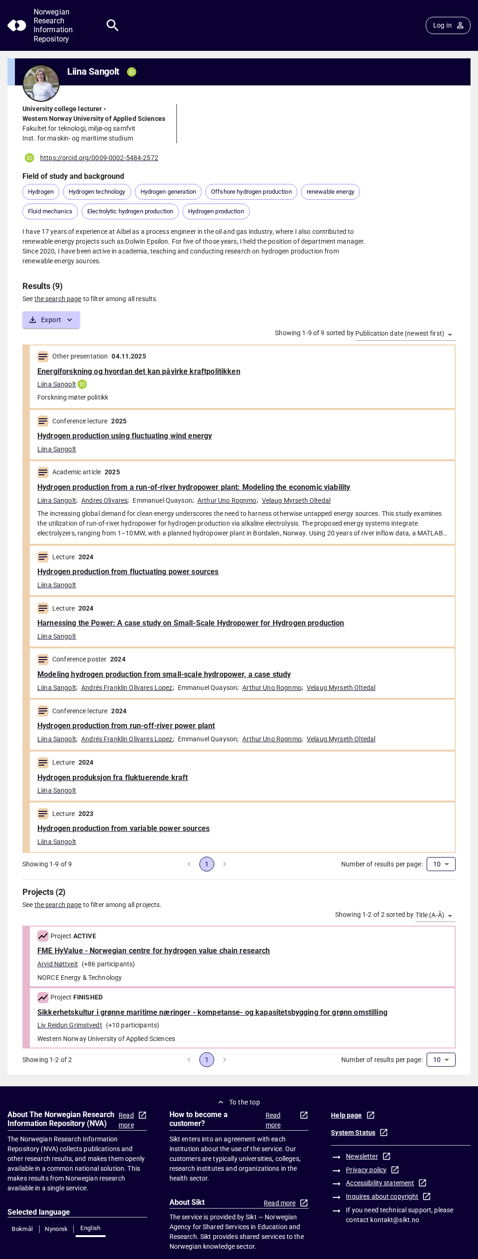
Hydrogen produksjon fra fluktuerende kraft (112, 777)
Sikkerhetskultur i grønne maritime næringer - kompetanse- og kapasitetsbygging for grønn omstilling (212, 1012)
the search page (58, 298)
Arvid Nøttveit (57, 964)
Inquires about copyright (382, 1196)
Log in (442, 25)
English (90, 1227)
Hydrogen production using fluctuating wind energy (124, 435)
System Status (353, 1132)
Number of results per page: (382, 864)
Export (51, 320)
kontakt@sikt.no (394, 1220)
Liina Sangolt (56, 384)
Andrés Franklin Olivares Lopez (127, 687)
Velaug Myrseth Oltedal (296, 500)
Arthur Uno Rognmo (227, 500)
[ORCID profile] (82, 384)
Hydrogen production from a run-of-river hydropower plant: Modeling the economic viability (193, 487)
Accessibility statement (380, 1183)
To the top (244, 1102)
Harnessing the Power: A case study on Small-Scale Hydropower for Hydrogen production (190, 623)
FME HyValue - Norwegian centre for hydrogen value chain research (153, 950)
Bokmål (22, 1228)
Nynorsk (56, 1228)
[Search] (113, 25)
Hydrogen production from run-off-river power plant (126, 725)
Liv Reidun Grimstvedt (69, 1025)
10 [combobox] (437, 864)
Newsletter (362, 1156)
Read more (126, 1120)
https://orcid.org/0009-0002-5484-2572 (99, 158)
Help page (346, 1115)
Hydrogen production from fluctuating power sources (128, 571)
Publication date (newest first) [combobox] (399, 333)
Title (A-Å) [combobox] (429, 915)
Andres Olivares (104, 500)
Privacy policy (366, 1170)
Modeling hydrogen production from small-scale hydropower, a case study (164, 674)
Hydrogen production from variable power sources (123, 828)
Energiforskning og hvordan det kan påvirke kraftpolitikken (138, 371)
